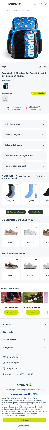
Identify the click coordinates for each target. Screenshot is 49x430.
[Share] (40, 67)
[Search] (35, 3)
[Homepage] (14, 4)
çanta (15, 10)
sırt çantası (25, 10)
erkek (8, 10)
